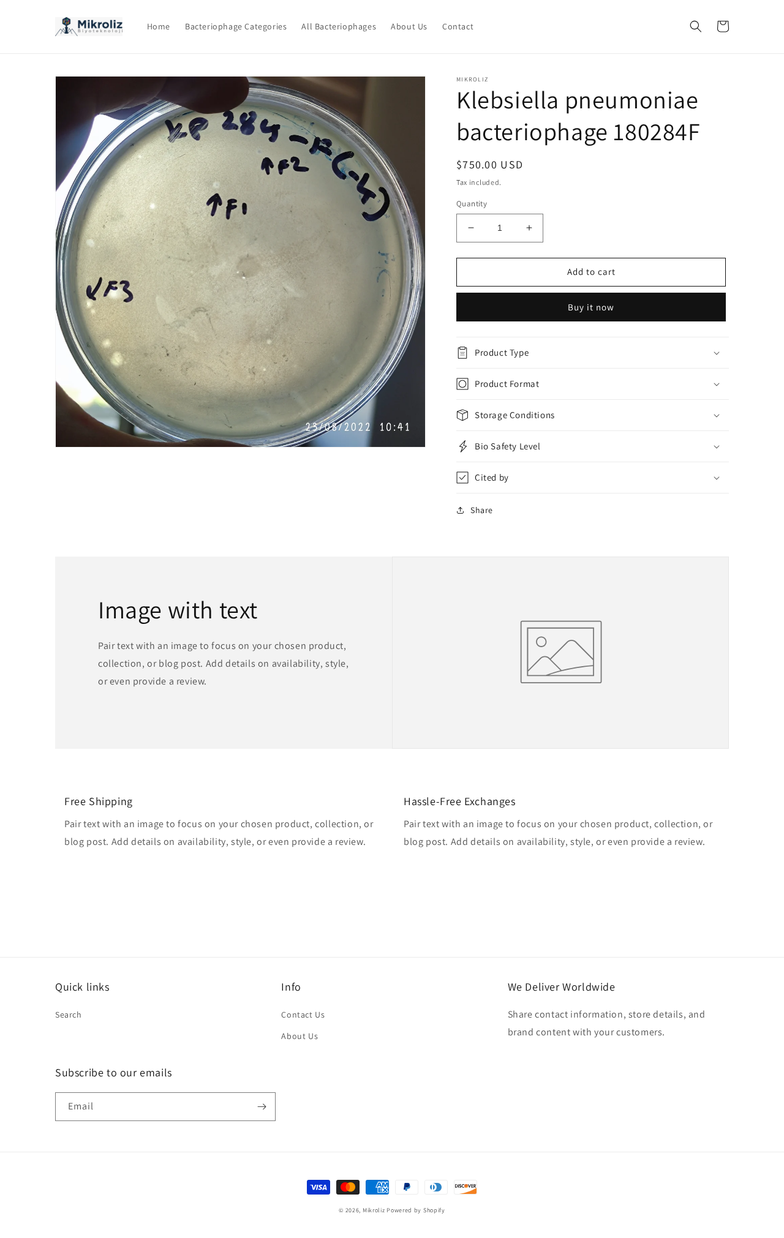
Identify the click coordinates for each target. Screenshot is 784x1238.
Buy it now (591, 307)
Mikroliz (374, 1210)
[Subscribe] (261, 1106)
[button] (695, 26)
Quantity (471, 203)
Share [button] (481, 510)
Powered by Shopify (415, 1210)
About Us (299, 1035)
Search (68, 1014)
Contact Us (303, 1014)
